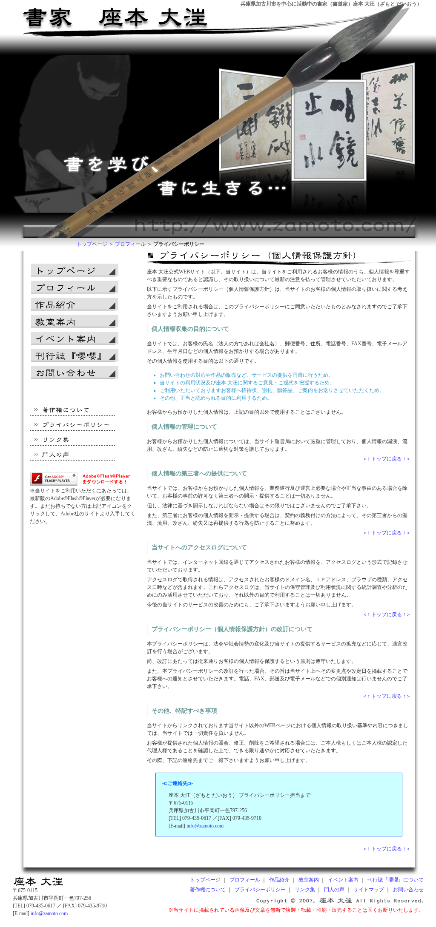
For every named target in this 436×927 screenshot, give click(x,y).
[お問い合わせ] (74, 372)
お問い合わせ (408, 890)
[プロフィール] (74, 287)
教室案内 (308, 880)
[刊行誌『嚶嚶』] (74, 355)
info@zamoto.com (205, 826)
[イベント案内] (74, 338)
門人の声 (334, 890)
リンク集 (305, 890)
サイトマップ (368, 890)
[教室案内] (74, 321)
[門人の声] (73, 456)
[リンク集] (73, 441)
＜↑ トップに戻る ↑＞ (386, 459)
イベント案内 (343, 880)
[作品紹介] (74, 304)
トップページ (92, 244)
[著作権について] (73, 411)
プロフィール (130, 244)
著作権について (208, 890)
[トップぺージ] (38, 885)
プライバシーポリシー (260, 890)
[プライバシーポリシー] (73, 426)
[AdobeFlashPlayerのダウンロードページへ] (84, 485)
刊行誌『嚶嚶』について (395, 880)
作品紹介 (279, 880)
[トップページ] (127, 4)
